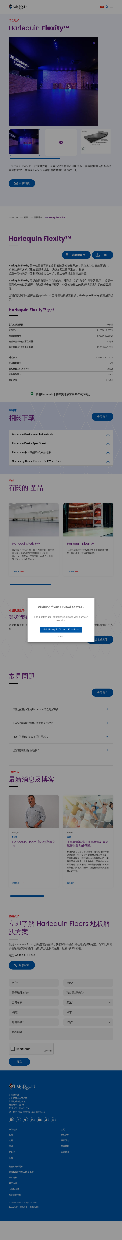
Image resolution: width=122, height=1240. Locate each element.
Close (61, 636)
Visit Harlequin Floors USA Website (61, 629)
